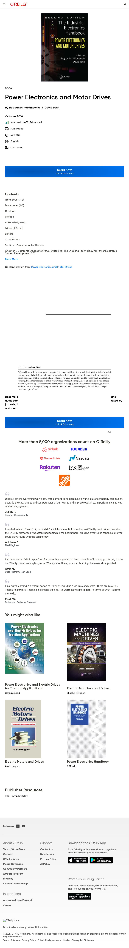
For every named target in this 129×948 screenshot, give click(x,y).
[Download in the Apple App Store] (78, 862)
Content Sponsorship (15, 883)
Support (46, 843)
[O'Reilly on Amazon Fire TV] (79, 898)
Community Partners (15, 868)
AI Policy (45, 864)
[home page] (18, 4)
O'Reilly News (11, 859)
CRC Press (16, 147)
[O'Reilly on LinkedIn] (18, 826)
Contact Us (46, 849)
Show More (11, 259)
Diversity (8, 878)
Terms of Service (11, 940)
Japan (7, 905)
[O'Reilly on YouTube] (23, 826)
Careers (7, 854)
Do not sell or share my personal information (25, 927)
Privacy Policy (48, 859)
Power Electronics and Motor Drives (51, 266)
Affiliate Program (13, 873)
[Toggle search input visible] (125, 4)
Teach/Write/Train (14, 849)
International (12, 894)
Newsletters (47, 854)
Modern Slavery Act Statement (79, 940)
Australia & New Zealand (17, 900)
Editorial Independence (49, 940)
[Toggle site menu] (4, 4)
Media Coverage (13, 864)
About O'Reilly (13, 843)
